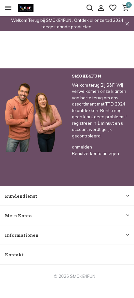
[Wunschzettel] (112, 8)
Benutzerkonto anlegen (95, 153)
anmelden (82, 146)
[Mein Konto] (101, 8)
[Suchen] (89, 8)
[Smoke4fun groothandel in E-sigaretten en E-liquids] (34, 8)
